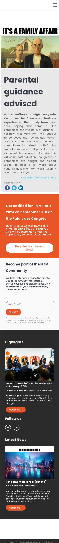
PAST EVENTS (29, 390)
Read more (14, 409)
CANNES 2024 (12, 390)
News (20, 390)
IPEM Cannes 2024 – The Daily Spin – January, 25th (29, 385)
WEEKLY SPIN (16, 486)
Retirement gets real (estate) (26, 482)
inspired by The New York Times (38, 177)
